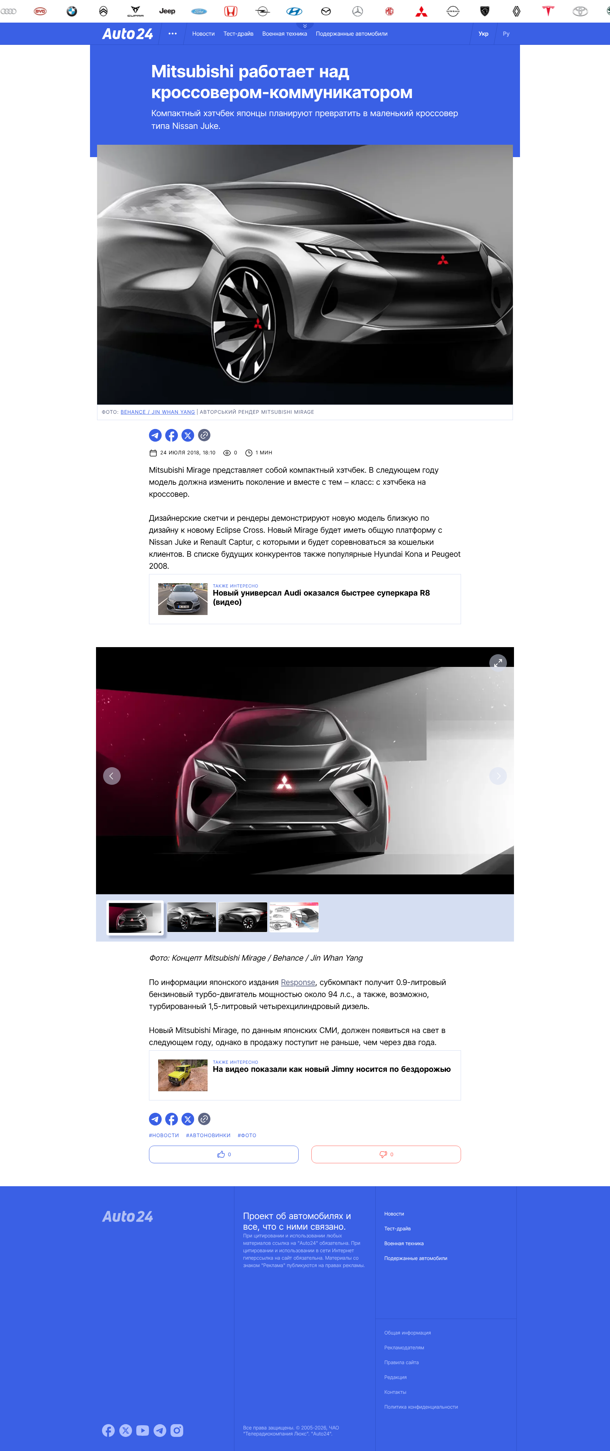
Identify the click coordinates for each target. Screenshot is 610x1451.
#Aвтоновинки (208, 1136)
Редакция (395, 1377)
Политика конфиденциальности (421, 1407)
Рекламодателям (404, 1348)
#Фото (247, 1136)
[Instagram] (177, 1430)
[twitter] (187, 435)
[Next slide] (498, 776)
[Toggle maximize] (498, 663)
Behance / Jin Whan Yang (158, 412)
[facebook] (171, 435)
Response (298, 982)
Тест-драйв (238, 33)
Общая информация (407, 1333)
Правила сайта (401, 1363)
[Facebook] (108, 1430)
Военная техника (284, 33)
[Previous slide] (112, 776)
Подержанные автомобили (352, 33)
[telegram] (155, 435)
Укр (484, 33)
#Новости (164, 1136)
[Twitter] (125, 1430)
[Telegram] (160, 1430)
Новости (203, 33)
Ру (506, 33)
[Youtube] (142, 1430)
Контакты (395, 1392)
